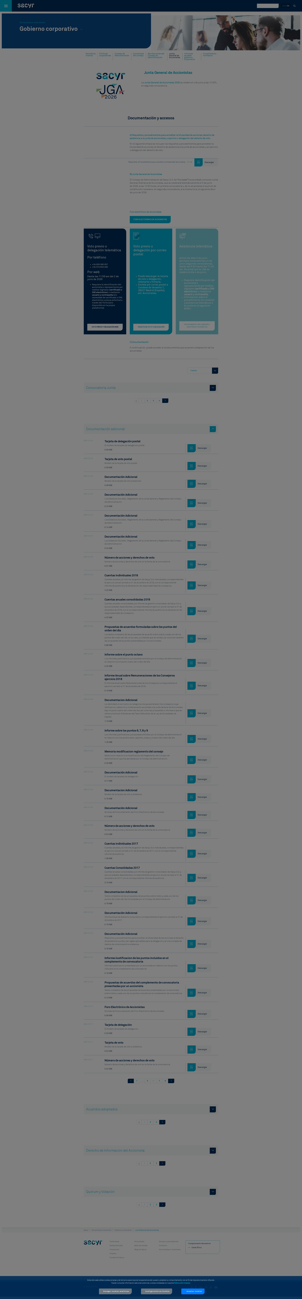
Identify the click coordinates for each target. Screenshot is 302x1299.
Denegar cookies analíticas (116, 1291)
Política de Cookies (182, 1283)
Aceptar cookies (194, 1291)
